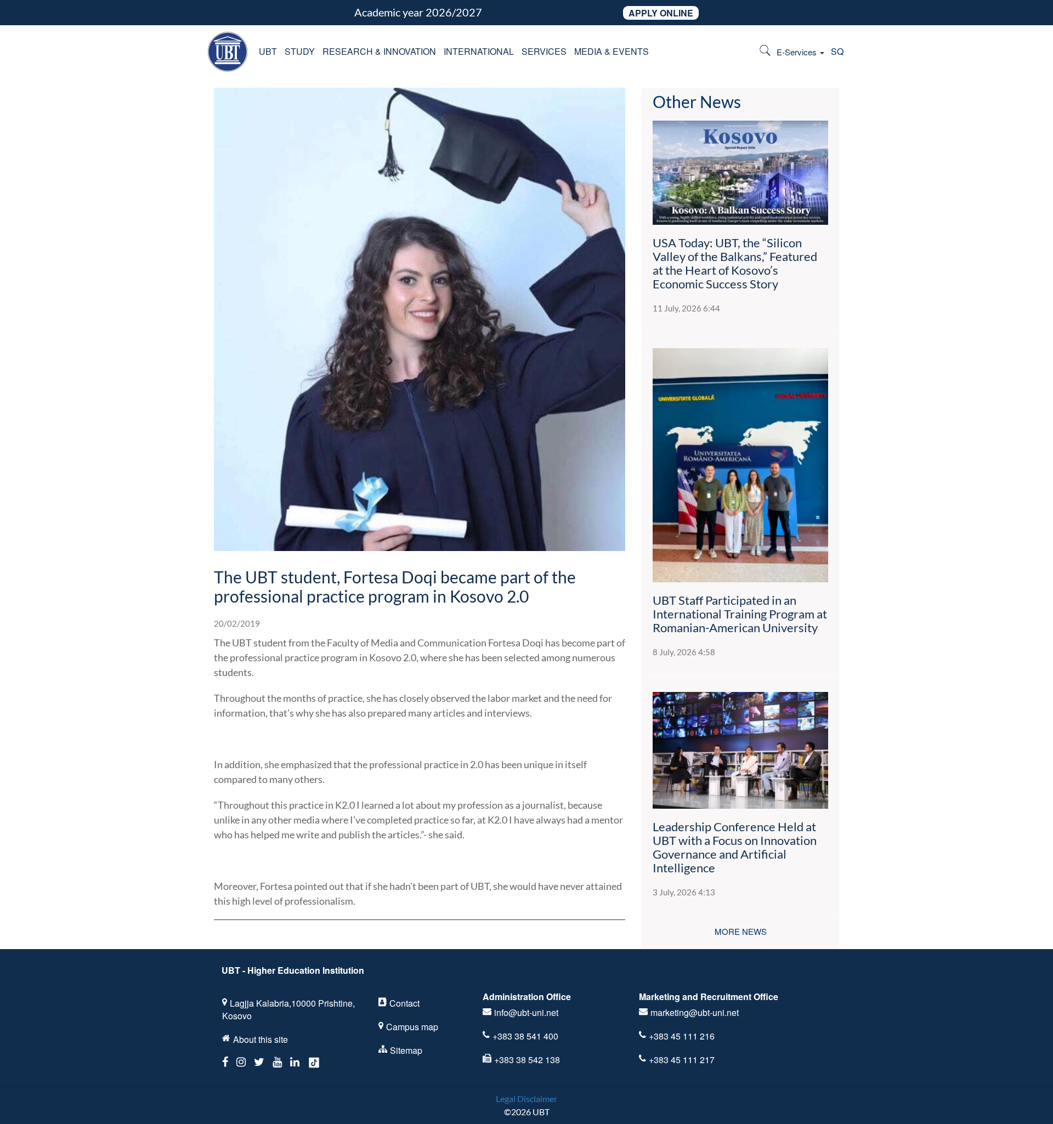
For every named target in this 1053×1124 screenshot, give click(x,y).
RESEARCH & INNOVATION (379, 51)
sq (837, 51)
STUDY (300, 51)
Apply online (661, 13)
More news (741, 931)
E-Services (798, 52)
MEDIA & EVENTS (611, 51)
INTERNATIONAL (479, 51)
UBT (268, 51)
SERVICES (544, 51)
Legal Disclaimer (526, 1098)
